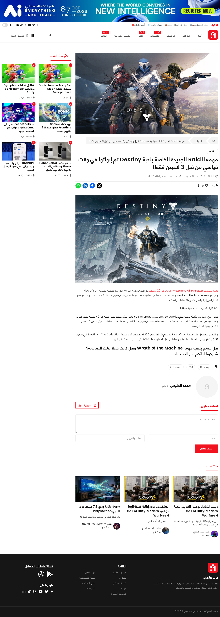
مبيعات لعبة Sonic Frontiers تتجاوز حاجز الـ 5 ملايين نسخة (56, 127)
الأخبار (199, 141)
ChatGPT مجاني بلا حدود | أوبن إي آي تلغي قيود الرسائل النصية (19, 166)
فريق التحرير (90, 572)
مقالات (186, 35)
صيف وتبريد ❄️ (155, 25)
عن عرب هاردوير (119, 572)
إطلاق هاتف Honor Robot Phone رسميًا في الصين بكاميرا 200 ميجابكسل (55, 166)
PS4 (191, 367)
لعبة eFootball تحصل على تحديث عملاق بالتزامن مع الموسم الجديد (19, 127)
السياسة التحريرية (118, 593)
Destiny (204, 367)
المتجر (104, 34)
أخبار (199, 35)
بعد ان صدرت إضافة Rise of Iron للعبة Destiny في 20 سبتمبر (183, 291)
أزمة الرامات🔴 (138, 25)
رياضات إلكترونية (122, 35)
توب (141, 34)
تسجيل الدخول (17, 35)
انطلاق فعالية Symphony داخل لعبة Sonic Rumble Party (19, 89)
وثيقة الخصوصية (87, 577)
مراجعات (171, 35)
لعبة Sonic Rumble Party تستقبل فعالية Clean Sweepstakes (55, 89)
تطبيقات (154, 34)
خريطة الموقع (119, 583)
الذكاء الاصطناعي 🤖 (199, 25)
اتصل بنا (122, 577)
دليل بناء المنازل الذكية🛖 (176, 25)
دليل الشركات (88, 583)
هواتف (123, 588)
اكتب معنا (90, 588)
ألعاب (211, 150)
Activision (176, 367)
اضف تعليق (206, 448)
